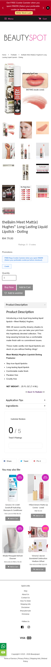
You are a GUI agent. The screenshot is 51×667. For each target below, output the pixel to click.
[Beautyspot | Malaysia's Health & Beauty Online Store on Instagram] (28, 628)
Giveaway (25, 614)
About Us (25, 594)
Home (4, 55)
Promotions (7, 252)
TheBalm (14, 55)
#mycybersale (25, 611)
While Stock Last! (24, 13)
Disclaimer (25, 607)
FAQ (25, 591)
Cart (44, 19)
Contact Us (25, 598)
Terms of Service (10, 659)
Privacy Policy (23, 659)
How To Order (25, 601)
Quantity (6, 273)
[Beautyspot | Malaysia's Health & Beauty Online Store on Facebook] (22, 628)
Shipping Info (25, 604)
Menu (10, 19)
